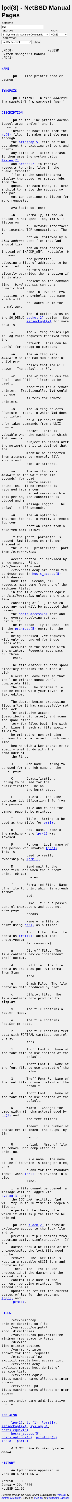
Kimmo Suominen (11, 1497)
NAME (5, 69)
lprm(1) (33, 859)
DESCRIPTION (12, 112)
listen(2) (10, 160)
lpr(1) (42, 833)
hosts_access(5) (46, 574)
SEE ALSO (9, 1415)
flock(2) (36, 1225)
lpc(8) (7, 1441)
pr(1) (48, 822)
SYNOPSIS (9, 90)
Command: (9, 23)
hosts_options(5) (17, 1437)
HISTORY (8, 1463)
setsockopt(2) (38, 321)
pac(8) (22, 1441)
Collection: (10, 38)
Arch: (56, 31)
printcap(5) (29, 142)
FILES (6, 1313)
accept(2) (27, 164)
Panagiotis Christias (58, 1497)
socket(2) (35, 317)
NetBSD (61, 1494)
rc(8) (6, 134)
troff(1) (26, 936)
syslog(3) (10, 1196)
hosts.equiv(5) (15, 1430)
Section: (9, 31)
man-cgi (38, 1497)
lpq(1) (7, 1298)
